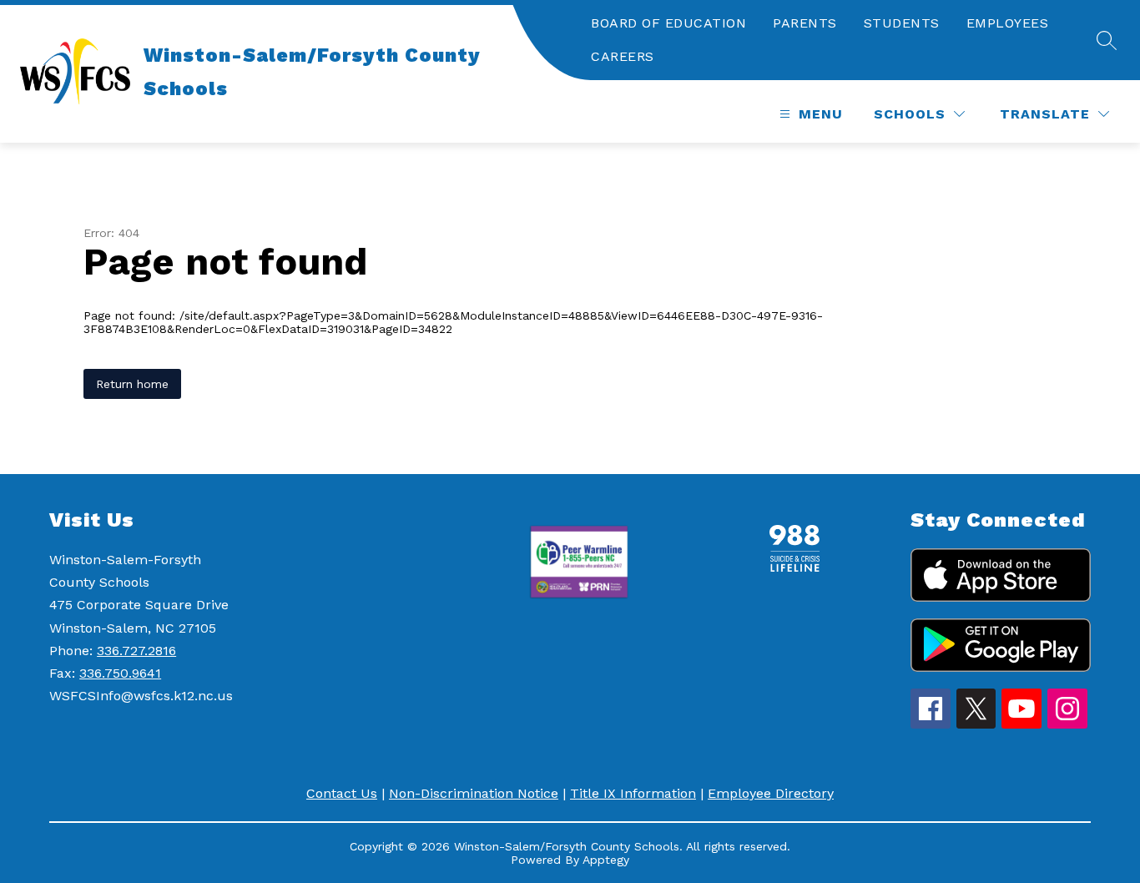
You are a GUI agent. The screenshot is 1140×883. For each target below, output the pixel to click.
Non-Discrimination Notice (473, 793)
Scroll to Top (1065, 672)
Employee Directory (771, 793)
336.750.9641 (120, 673)
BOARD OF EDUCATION (668, 23)
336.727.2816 (136, 650)
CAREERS (622, 56)
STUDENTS (902, 23)
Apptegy (606, 859)
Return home (132, 384)
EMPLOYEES (1007, 23)
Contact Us (341, 793)
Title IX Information (633, 793)
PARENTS (805, 23)
